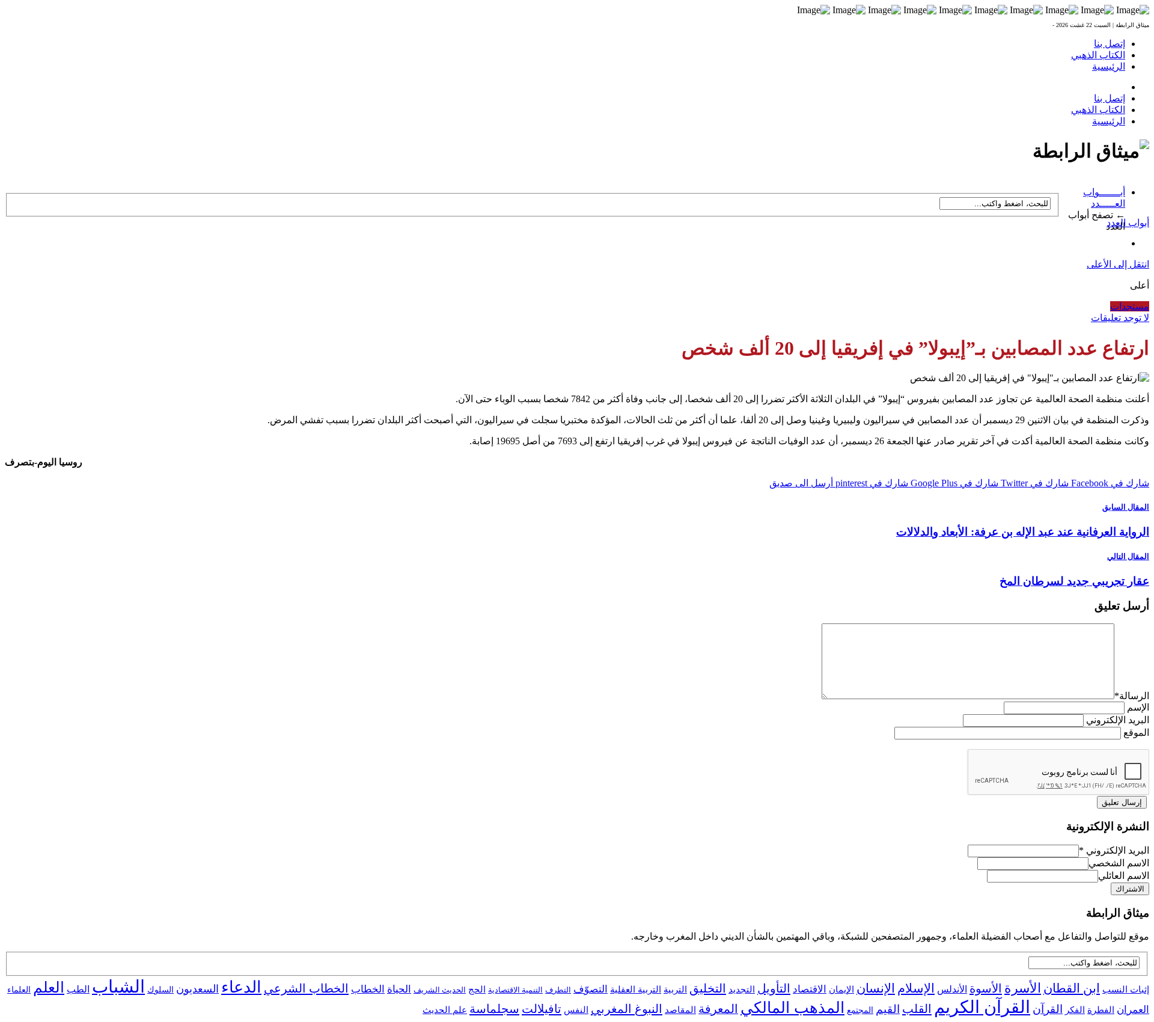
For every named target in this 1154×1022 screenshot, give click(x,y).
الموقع (1136, 732)
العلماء (19, 989)
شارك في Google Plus (953, 483)
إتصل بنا (1109, 43)
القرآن (1048, 1009)
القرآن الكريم (982, 1007)
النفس (576, 1010)
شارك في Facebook (1109, 483)
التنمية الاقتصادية (515, 989)
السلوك (160, 989)
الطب (78, 989)
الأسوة (985, 988)
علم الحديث (445, 1010)
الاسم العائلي (1123, 876)
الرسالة (1131, 696)
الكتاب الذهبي (1098, 55)
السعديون (197, 989)
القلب (917, 1008)
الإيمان (841, 989)
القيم (888, 1009)
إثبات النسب (1125, 989)
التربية (675, 989)
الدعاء (241, 987)
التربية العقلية (635, 989)
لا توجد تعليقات (1120, 318)
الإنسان (875, 988)
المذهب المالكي (792, 1008)
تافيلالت (541, 1008)
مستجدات (1129, 306)
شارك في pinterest (870, 483)
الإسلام (916, 988)
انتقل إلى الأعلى (1118, 264)
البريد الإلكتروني (1117, 720)
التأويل (773, 988)
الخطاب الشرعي (306, 988)
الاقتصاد (809, 989)
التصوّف (590, 989)
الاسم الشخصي (1118, 863)
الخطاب (368, 989)
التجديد (741, 989)
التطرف (558, 989)
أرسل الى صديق (801, 483)
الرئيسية (1108, 66)
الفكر (1075, 1010)
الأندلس (952, 989)
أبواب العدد (1128, 223)
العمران (1133, 1009)
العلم (48, 987)
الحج (477, 989)
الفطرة (1100, 1010)
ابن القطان (1071, 988)
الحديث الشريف (440, 989)
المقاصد (680, 1010)
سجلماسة (494, 1008)
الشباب (118, 986)
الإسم (1138, 707)
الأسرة (1022, 988)
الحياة (399, 989)
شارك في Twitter (1033, 483)
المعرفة (718, 1008)
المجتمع (860, 1010)
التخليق (707, 988)
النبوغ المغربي (626, 1008)
